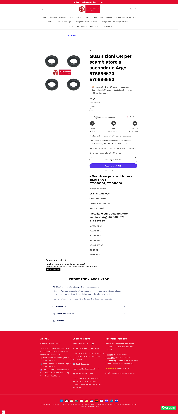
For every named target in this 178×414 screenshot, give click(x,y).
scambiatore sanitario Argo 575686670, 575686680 (109, 217)
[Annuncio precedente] (41, 2)
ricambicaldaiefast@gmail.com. (86, 369)
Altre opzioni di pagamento (113, 171)
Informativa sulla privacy (87, 404)
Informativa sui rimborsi (69, 404)
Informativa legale (93, 406)
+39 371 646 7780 (91, 348)
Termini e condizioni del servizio (107, 404)
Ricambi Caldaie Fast (53, 404)
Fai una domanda (53, 269)
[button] (42, 9)
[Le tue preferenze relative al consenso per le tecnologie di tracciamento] (3, 412)
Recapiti (83, 406)
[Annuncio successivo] (137, 2)
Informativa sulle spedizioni (128, 404)
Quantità (92, 106)
